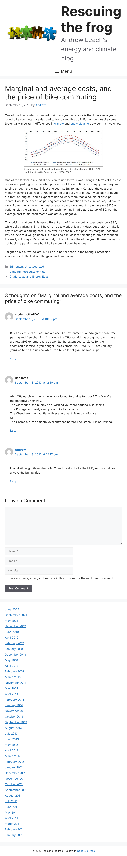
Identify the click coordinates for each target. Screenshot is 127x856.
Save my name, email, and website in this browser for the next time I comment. (61, 578)
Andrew (20, 449)
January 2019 (14, 649)
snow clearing (80, 123)
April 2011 (11, 818)
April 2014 (11, 694)
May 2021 (11, 620)
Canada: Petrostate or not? (27, 271)
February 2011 (14, 829)
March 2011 (12, 823)
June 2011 (11, 807)
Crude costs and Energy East (28, 276)
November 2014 (15, 682)
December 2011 (15, 773)
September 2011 (16, 790)
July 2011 (11, 801)
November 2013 (15, 711)
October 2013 (14, 716)
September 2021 (16, 615)
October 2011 (14, 784)
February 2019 (14, 643)
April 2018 (11, 665)
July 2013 (11, 733)
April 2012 (11, 750)
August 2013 (13, 728)
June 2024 (12, 609)
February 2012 (14, 761)
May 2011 (11, 812)
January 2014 (14, 705)
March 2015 (13, 677)
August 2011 (13, 795)
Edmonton (16, 266)
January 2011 (13, 835)
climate (59, 123)
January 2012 (14, 767)
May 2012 (11, 744)
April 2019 (11, 637)
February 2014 (14, 699)
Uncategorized (34, 266)
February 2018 (14, 671)
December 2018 (15, 654)
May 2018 (11, 660)
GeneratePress (86, 850)
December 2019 (15, 626)
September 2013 (16, 722)
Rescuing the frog (91, 19)
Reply (13, 358)
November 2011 (15, 778)
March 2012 (13, 756)
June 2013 (12, 739)
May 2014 (11, 688)
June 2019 (12, 632)
